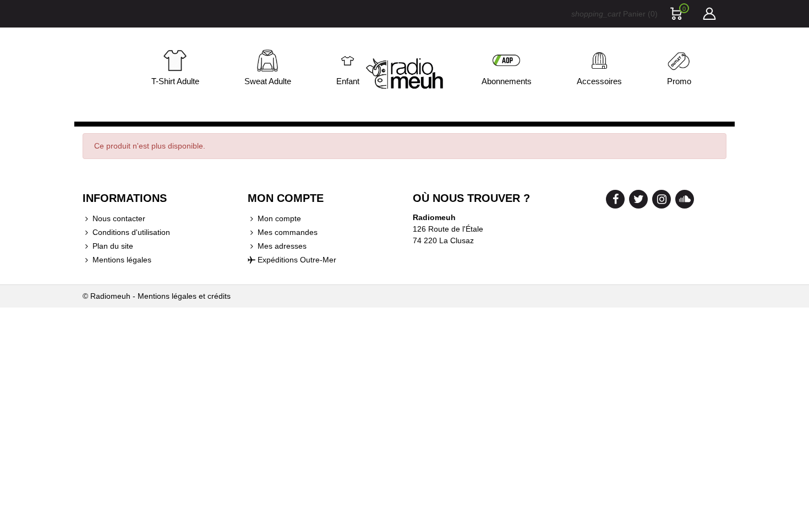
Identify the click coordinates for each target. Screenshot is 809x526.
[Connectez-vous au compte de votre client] (708, 14)
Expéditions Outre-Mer (297, 259)
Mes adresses (282, 246)
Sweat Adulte (267, 81)
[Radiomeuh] (404, 74)
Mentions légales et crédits (184, 296)
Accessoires (599, 81)
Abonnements (507, 81)
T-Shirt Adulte (175, 81)
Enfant (347, 81)
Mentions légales (121, 259)
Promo (679, 81)
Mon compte (279, 218)
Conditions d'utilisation (131, 232)
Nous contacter (118, 218)
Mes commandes (288, 232)
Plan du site (112, 246)
